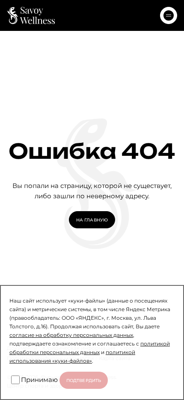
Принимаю (39, 379)
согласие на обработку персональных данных (71, 334)
